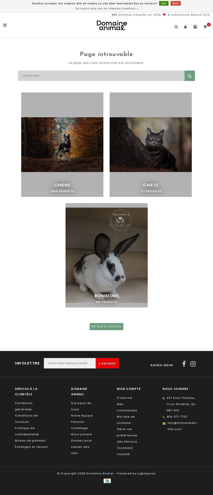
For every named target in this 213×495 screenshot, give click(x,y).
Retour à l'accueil (106, 326)
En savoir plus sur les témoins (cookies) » (107, 8)
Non (176, 3)
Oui (163, 3)
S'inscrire (124, 398)
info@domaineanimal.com (182, 426)
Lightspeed (147, 473)
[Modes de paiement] (106, 481)
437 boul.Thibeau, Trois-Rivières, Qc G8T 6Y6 (181, 404)
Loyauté (123, 454)
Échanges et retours (31, 447)
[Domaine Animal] (112, 25)
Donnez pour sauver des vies (81, 447)
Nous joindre (81, 434)
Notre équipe (82, 416)
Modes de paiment (30, 441)
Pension (77, 422)
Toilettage (79, 428)
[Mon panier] (205, 25)
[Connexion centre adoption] (195, 28)
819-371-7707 (177, 417)
